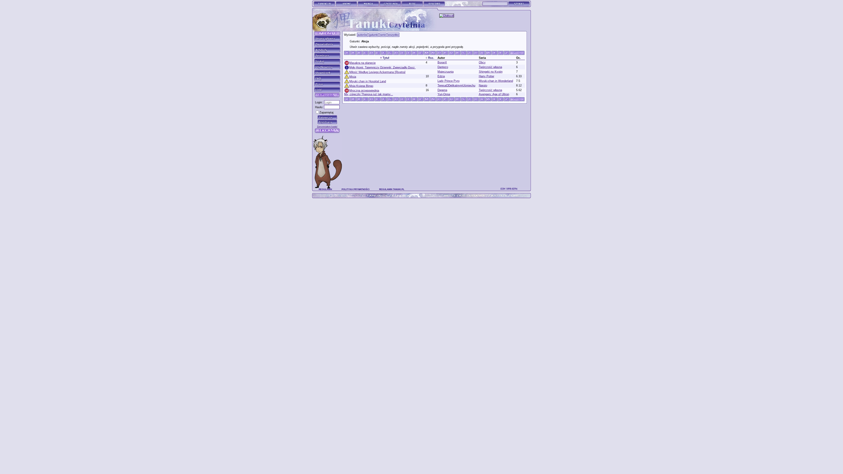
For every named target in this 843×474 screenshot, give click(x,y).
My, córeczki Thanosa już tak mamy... (368, 94)
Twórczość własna (490, 67)
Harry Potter (486, 76)
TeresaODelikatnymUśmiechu (456, 85)
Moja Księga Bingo (361, 86)
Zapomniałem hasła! (327, 126)
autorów (362, 34)
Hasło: (319, 107)
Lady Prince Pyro (448, 81)
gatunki (373, 34)
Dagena (442, 90)
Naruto (483, 85)
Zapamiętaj (326, 112)
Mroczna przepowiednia (364, 90)
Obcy (482, 62)
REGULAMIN (325, 189)
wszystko (393, 34)
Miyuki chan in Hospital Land (367, 81)
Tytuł (385, 57)
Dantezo (443, 67)
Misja (352, 76)
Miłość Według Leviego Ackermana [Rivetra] (377, 72)
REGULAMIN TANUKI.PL (391, 189)
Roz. (430, 57)
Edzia (441, 76)
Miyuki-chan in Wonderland (496, 81)
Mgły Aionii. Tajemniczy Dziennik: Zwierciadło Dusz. (382, 67)
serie (383, 34)
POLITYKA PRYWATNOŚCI (355, 189)
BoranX (442, 62)
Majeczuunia (446, 71)
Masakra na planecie (362, 63)
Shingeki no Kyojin (491, 71)
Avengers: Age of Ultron (494, 94)
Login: (319, 102)
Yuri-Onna (444, 94)
